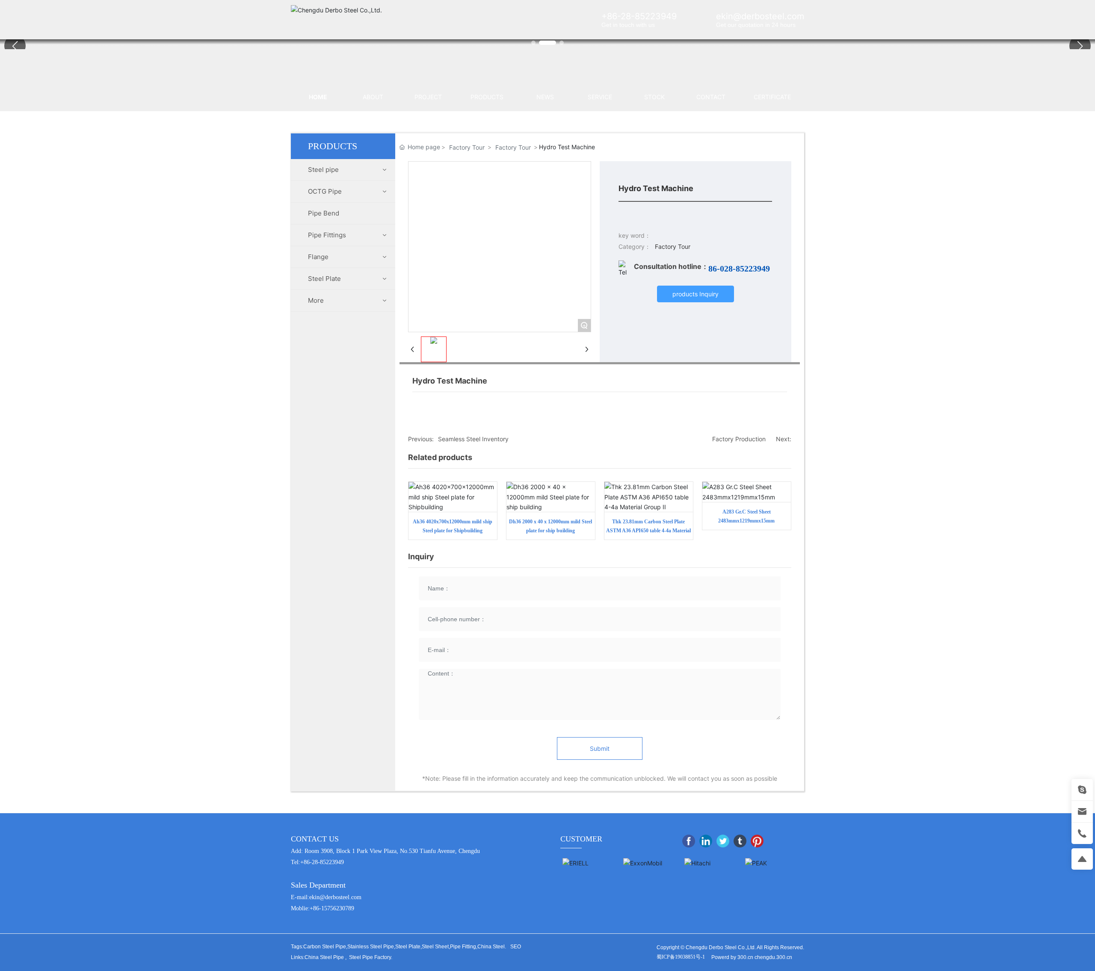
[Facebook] (688, 841)
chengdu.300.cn (773, 957)
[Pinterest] (757, 841)
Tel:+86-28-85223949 (317, 862)
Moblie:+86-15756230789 (322, 908)
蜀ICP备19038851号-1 (681, 957)
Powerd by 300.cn (732, 957)
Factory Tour (467, 147)
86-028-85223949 (739, 268)
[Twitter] (722, 841)
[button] (1080, 45)
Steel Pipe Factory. (370, 957)
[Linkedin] (705, 841)
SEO (515, 947)
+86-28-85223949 (639, 16)
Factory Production (739, 439)
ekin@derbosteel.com (760, 16)
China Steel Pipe (324, 957)
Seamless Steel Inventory (473, 439)
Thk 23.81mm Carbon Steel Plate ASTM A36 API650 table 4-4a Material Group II (648, 531)
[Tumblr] (740, 841)
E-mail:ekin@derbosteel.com (326, 897)
